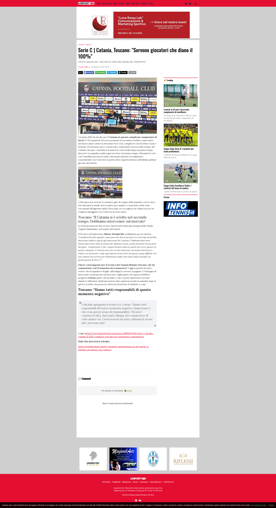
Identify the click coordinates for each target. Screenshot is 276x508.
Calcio (115, 3)
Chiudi (271, 505)
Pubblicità (116, 482)
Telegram (113, 72)
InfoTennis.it (169, 482)
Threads (123, 72)
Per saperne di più (258, 505)
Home (99, 3)
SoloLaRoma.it (156, 482)
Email (133, 72)
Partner (166, 197)
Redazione (126, 482)
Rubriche (144, 3)
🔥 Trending (168, 80)
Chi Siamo (106, 482)
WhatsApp (101, 72)
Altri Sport (135, 3)
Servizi (135, 482)
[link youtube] (190, 3)
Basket (121, 3)
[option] (93, 459)
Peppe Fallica (84, 67)
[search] (196, 3)
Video (151, 3)
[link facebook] (186, 3)
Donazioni (144, 482)
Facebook (90, 72)
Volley (128, 3)
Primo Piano (107, 3)
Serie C (89, 44)
